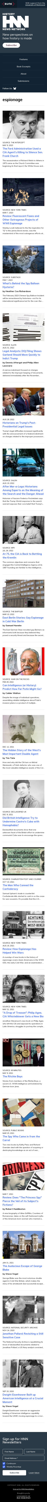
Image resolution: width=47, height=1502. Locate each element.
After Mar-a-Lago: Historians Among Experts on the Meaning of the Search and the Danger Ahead (23, 490)
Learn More (34, 1472)
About (23, 73)
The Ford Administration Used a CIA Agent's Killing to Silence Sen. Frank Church (23, 152)
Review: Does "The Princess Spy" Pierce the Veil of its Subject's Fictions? (22, 1201)
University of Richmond (35, 5)
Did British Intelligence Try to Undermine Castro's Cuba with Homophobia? (21, 821)
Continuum (11, 1463)
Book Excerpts (23, 66)
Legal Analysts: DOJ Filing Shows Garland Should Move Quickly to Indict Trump (22, 354)
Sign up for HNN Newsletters (23, 1489)
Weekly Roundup (14, 1467)
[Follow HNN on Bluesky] (14, 88)
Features (23, 59)
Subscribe (11, 45)
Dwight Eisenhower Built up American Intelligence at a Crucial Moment (23, 1398)
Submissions (23, 81)
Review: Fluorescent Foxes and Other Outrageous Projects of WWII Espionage (21, 219)
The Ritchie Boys (12, 1076)
